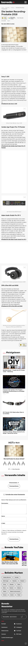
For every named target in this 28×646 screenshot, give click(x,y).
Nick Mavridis (20, 18)
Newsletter (10, 616)
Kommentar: (4, 503)
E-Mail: (3, 523)
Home (3, 7)
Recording (7, 7)
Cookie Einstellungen (7, 637)
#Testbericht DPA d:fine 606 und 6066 (11, 306)
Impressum (4, 627)
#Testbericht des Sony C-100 (9, 103)
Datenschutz (4, 630)
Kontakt (3, 623)
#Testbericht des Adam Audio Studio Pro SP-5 (13, 239)
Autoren (3, 634)
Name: (3, 516)
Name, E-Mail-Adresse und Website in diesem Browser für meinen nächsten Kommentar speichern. (13, 532)
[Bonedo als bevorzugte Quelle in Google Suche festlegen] (12, 18)
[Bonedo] (8, 2)
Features (12, 7)
